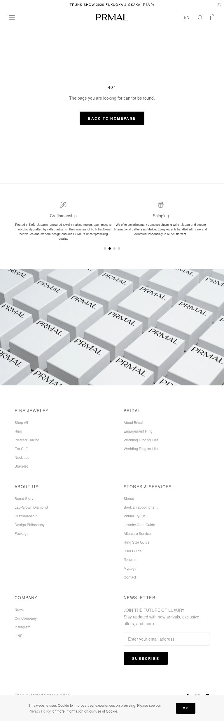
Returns (130, 559)
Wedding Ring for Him (141, 448)
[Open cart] (212, 17)
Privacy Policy (40, 710)
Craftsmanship (26, 515)
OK (185, 708)
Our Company (26, 618)
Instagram (22, 626)
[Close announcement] (219, 4)
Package (22, 533)
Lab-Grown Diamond (31, 507)
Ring (18, 431)
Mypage (130, 568)
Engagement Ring (138, 431)
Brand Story (24, 498)
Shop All (21, 422)
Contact (130, 576)
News (19, 609)
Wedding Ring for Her (141, 439)
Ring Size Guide (137, 542)
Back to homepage (112, 118)
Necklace (22, 457)
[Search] (200, 17)
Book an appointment (141, 507)
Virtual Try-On (134, 515)
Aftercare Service (137, 533)
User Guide (133, 550)
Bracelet (21, 465)
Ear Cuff (21, 448)
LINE (18, 635)
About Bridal (133, 422)
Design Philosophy (30, 524)
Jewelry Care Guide (139, 524)
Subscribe (146, 658)
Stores (129, 498)
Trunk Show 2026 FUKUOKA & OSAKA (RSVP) (112, 4)
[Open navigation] (12, 17)
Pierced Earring (27, 439)
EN (186, 17)
